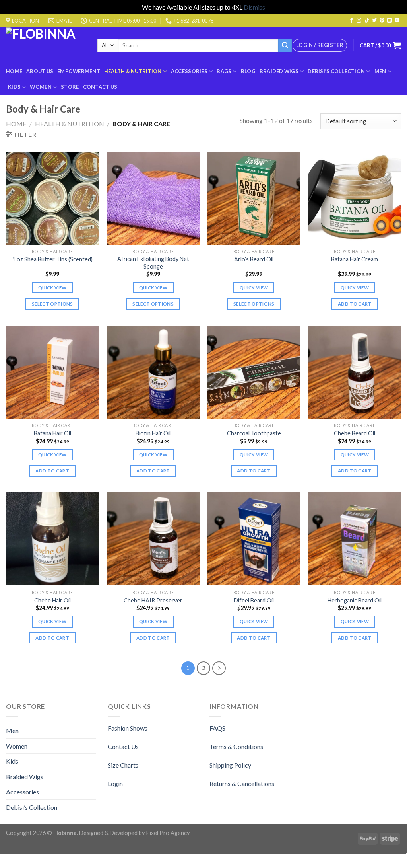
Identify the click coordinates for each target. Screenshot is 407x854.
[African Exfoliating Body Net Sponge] (153, 198)
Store (70, 87)
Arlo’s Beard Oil (253, 259)
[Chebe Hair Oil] (52, 538)
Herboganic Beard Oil (355, 600)
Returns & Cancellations (241, 783)
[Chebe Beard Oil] (354, 372)
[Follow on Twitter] (374, 20)
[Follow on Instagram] (359, 20)
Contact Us (100, 87)
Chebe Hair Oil (52, 600)
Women (40, 87)
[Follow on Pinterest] (382, 20)
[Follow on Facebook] (351, 20)
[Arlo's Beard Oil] (253, 198)
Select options (52, 303)
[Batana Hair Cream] (354, 198)
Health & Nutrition (133, 71)
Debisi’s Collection (336, 71)
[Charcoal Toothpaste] (253, 372)
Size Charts (123, 765)
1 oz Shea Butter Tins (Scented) (52, 259)
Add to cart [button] (355, 303)
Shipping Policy (230, 765)
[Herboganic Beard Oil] (354, 538)
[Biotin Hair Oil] (153, 372)
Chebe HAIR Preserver (153, 600)
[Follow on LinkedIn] (389, 20)
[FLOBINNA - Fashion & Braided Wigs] (45, 45)
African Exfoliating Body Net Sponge (153, 262)
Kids (14, 87)
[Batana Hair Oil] (52, 372)
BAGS (224, 71)
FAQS (217, 728)
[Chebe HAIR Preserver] (153, 538)
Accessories (189, 71)
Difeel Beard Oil (254, 600)
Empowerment (78, 71)
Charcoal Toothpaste (254, 433)
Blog (248, 71)
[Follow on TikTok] (366, 20)
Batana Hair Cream (354, 259)
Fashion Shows (127, 728)
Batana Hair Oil (52, 433)
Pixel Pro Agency (168, 832)
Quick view (52, 287)
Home (14, 71)
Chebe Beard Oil (354, 433)
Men (380, 71)
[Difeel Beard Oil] (253, 538)
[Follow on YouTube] (397, 20)
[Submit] (285, 45)
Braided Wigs (279, 71)
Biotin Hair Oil (153, 433)
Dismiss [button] (254, 7)
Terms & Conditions (236, 746)
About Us (39, 71)
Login (115, 783)
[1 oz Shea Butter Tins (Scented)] (52, 198)
